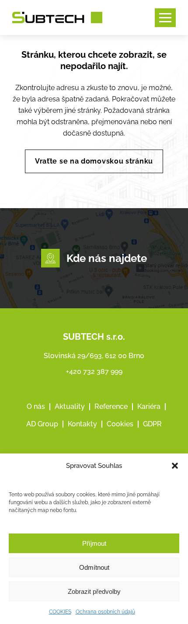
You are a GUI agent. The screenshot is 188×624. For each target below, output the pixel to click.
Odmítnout (94, 567)
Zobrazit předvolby (94, 591)
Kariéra (148, 406)
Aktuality (70, 406)
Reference (111, 406)
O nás (36, 406)
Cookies (120, 424)
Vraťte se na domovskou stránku (94, 161)
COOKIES (60, 612)
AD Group (42, 424)
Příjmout (94, 543)
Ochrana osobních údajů (105, 612)
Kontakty (82, 424)
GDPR (152, 424)
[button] (175, 465)
